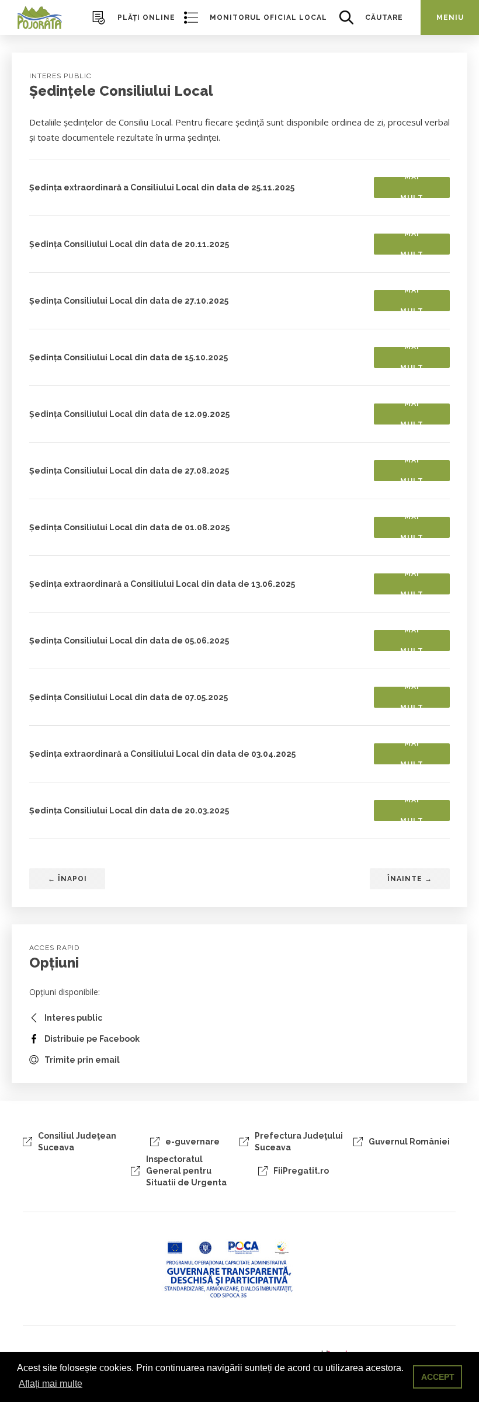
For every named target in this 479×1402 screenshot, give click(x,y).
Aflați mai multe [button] (50, 1384)
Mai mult (412, 187)
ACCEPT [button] (437, 1377)
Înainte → (409, 879)
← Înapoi (67, 879)
